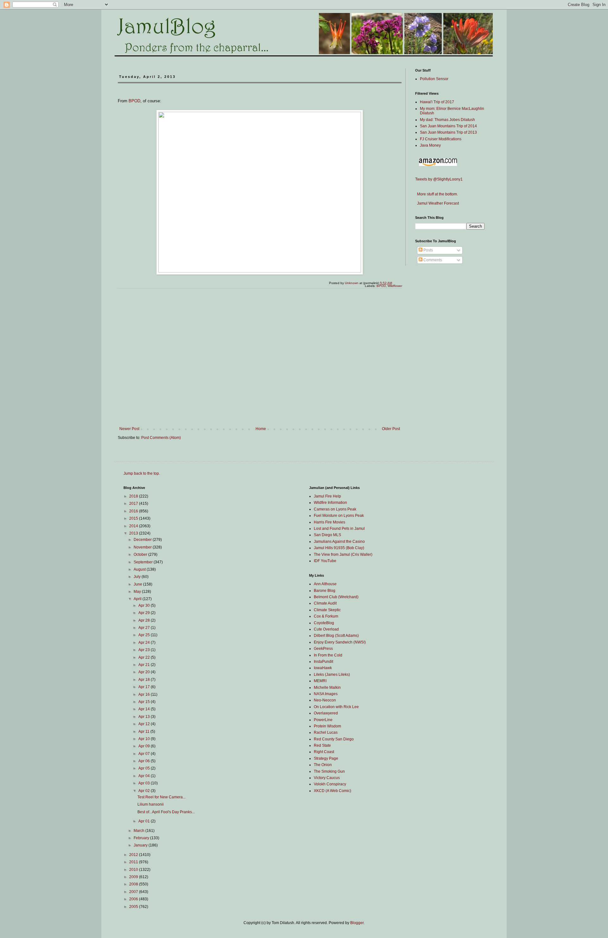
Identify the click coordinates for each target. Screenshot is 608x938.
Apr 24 (144, 642)
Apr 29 (144, 613)
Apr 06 (144, 761)
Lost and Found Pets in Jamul (339, 528)
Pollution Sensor (434, 79)
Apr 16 (144, 694)
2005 (134, 906)
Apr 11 (144, 731)
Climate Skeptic (327, 610)
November (143, 547)
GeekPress (323, 648)
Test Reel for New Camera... (161, 797)
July (138, 576)
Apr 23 (144, 650)
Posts (427, 250)
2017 (134, 503)
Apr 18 (144, 679)
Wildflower (395, 286)
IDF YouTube (325, 561)
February (142, 838)
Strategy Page (326, 758)
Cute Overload (326, 629)
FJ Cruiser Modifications (440, 139)
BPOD (134, 100)
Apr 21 (144, 664)
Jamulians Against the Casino (339, 541)
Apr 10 (144, 739)
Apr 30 (144, 605)
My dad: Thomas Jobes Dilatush (447, 119)
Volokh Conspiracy (330, 784)
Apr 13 (144, 716)
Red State (322, 745)
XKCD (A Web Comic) (332, 791)
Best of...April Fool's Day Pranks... (166, 812)
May (138, 591)
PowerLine (323, 720)
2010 (134, 869)
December (143, 539)
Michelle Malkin (327, 687)
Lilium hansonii (150, 804)
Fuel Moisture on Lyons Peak (339, 515)
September (144, 562)
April (138, 599)
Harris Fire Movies (329, 522)
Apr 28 (144, 620)
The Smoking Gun (329, 771)
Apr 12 (144, 724)
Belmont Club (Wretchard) (336, 597)
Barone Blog (324, 590)
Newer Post (129, 429)
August (140, 569)
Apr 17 (144, 687)
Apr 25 (144, 635)
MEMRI (320, 681)
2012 (134, 854)
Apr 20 (144, 672)
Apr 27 (144, 627)
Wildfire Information (330, 502)
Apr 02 (144, 791)
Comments (432, 260)
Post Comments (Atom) (161, 437)
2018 (134, 496)
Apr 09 (144, 746)
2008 (134, 884)
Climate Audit (325, 603)
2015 (134, 518)
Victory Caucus (327, 778)
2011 (134, 862)
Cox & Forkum (326, 616)
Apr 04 (144, 776)
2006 (134, 899)
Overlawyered (326, 713)
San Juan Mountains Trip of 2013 (448, 132)
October (141, 554)
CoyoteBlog (324, 623)
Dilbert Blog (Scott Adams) (336, 635)
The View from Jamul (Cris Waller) (343, 554)
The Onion (323, 765)
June (138, 584)
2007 (134, 892)
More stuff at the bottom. (436, 194)
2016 (134, 511)
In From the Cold (328, 655)
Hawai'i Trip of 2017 (437, 102)
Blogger (357, 923)
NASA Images (326, 694)
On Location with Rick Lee (336, 707)
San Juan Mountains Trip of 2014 (448, 126)
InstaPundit (323, 661)
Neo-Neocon (325, 700)
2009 (134, 877)
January (141, 845)
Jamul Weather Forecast (437, 203)
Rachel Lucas (326, 732)
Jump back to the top (141, 473)
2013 (134, 533)
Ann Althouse (325, 584)
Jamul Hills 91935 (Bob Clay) (339, 548)
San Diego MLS (327, 535)
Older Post (391, 429)
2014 (134, 526)
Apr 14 (144, 709)
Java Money (430, 145)
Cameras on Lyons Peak (335, 509)
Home (261, 429)
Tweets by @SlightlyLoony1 (439, 179)
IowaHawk (323, 668)
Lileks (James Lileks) (332, 674)
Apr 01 (144, 821)
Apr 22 (144, 657)
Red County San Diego (334, 739)
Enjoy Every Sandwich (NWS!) (340, 642)
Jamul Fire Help (327, 496)
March (139, 830)
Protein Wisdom (327, 726)
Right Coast (324, 752)
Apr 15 (144, 702)
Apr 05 (144, 768)
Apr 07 (144, 753)
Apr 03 (144, 783)
